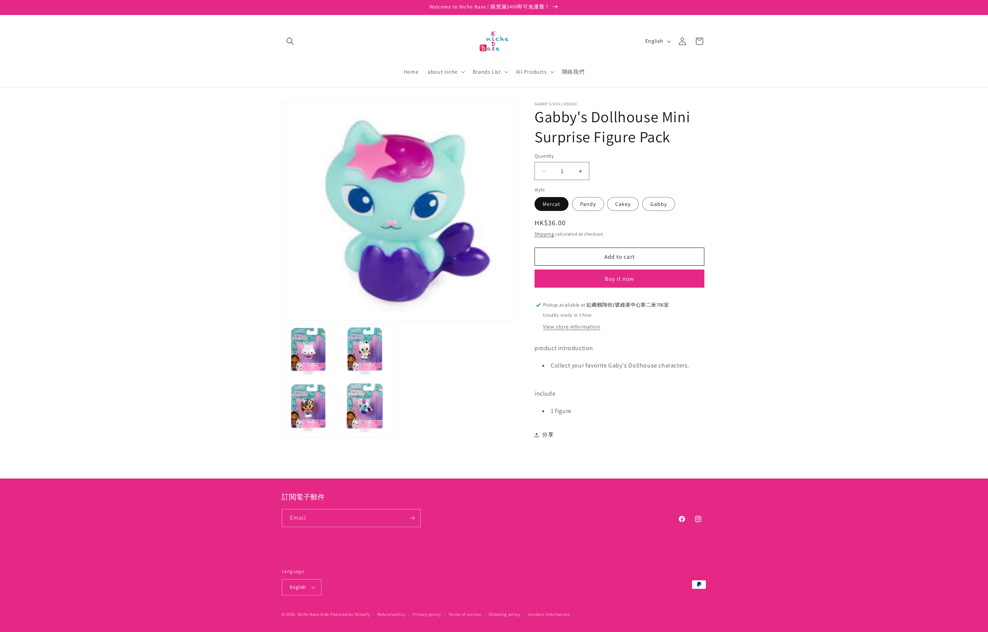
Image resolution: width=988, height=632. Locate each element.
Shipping (544, 234)
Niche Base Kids (314, 614)
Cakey (623, 204)
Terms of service (464, 614)
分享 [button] (547, 434)
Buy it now (619, 278)
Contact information (549, 614)
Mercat (551, 204)
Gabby (658, 204)
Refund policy (391, 614)
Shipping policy (505, 614)
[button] (290, 41)
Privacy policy (427, 614)
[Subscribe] (411, 518)
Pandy (588, 204)
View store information (571, 326)
